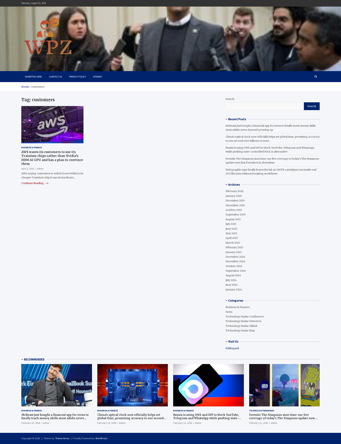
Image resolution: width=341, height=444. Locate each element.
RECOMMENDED (34, 359)
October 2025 (234, 210)
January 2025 (234, 252)
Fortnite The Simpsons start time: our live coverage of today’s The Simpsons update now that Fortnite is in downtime (282, 418)
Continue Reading (32, 183)
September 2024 (236, 270)
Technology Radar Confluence (245, 316)
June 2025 (231, 228)
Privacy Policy (77, 76)
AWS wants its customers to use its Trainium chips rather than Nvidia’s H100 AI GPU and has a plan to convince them (52, 158)
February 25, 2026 (30, 422)
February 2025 (234, 247)
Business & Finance (31, 147)
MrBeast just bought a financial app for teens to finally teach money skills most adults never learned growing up (55, 418)
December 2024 (235, 256)
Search (230, 99)
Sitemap (97, 76)
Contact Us (55, 76)
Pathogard (232, 348)
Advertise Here (33, 76)
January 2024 (234, 289)
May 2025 (231, 233)
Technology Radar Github (242, 326)
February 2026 (234, 191)
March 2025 (233, 242)
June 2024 (232, 284)
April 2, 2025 (27, 168)
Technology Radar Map (240, 330)
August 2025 (233, 219)
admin (40, 168)
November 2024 (235, 261)
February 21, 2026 (258, 422)
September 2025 (236, 214)
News (229, 311)
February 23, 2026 (106, 422)
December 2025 (235, 200)
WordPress (101, 438)
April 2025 (232, 238)
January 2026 (234, 196)
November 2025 (235, 205)
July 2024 (231, 280)
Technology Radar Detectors (243, 321)
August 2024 (233, 275)
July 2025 (231, 224)
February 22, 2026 (182, 422)
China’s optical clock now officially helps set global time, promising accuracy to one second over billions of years (130, 418)
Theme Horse (62, 438)
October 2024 (234, 266)
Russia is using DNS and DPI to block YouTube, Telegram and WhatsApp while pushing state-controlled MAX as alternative (206, 418)
